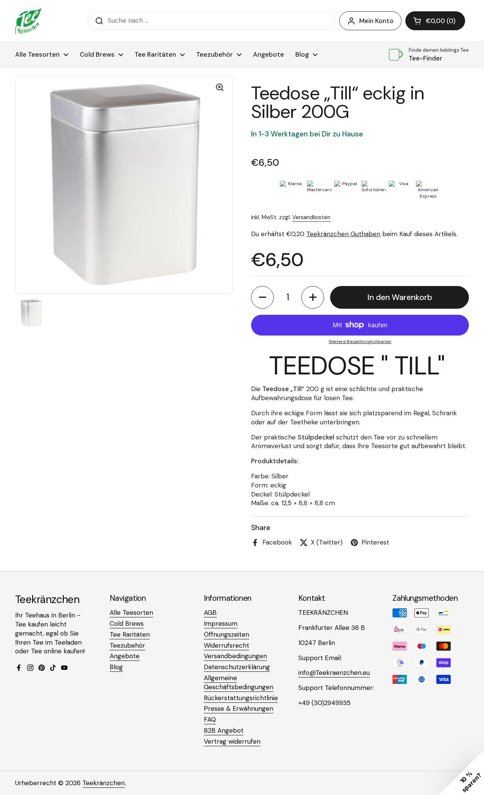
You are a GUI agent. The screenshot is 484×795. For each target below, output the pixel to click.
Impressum (220, 623)
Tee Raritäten (130, 634)
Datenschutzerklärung (237, 667)
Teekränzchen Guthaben (343, 234)
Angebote (125, 656)
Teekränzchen (103, 783)
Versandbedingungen (235, 656)
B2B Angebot (224, 730)
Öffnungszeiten (226, 634)
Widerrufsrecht (226, 645)
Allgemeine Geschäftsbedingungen (238, 682)
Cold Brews (127, 623)
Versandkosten (311, 217)
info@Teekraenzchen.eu (334, 672)
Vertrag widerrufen (232, 741)
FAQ (210, 719)
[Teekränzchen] (28, 21)
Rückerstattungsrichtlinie (241, 698)
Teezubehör (127, 645)
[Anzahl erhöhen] (312, 297)
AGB (210, 612)
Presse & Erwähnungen (238, 708)
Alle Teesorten (131, 612)
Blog (116, 667)
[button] (435, 20)
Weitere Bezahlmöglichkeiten (360, 342)
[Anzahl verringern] (262, 297)
